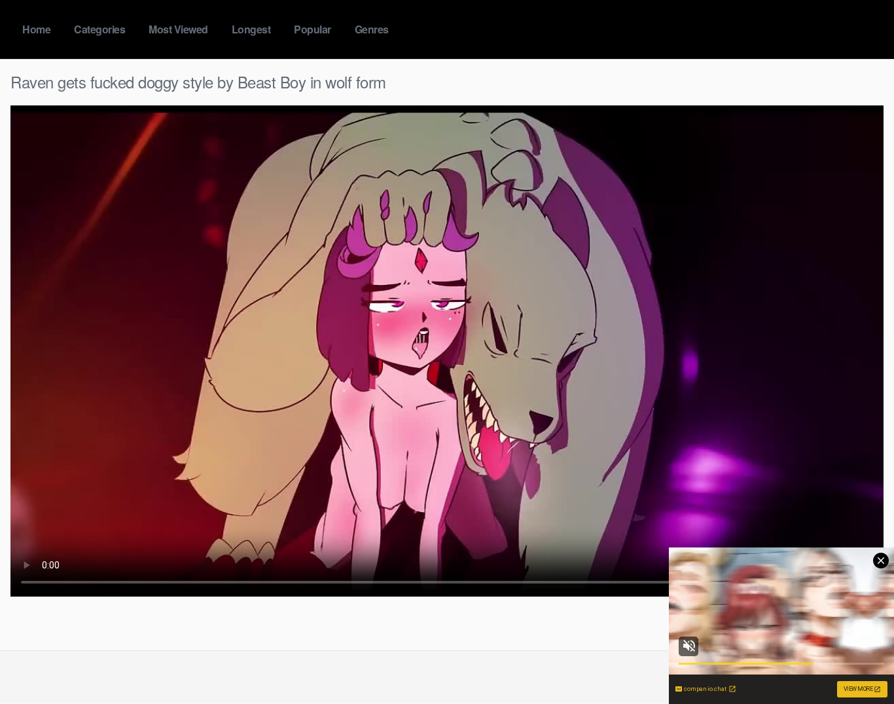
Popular (312, 29)
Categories (99, 29)
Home (36, 29)
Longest (251, 29)
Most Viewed (178, 29)
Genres (372, 29)
